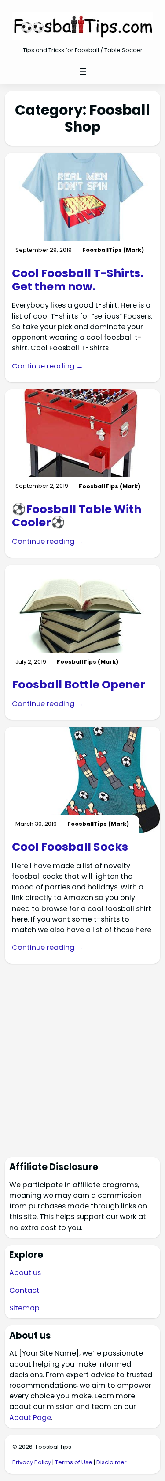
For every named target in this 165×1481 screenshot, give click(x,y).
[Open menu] (82, 71)
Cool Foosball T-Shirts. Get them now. (77, 279)
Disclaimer (111, 1462)
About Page (30, 1418)
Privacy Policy (31, 1462)
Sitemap (24, 1308)
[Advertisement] (82, 1053)
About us (25, 1273)
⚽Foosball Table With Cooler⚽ (76, 515)
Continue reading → (47, 366)
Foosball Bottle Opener (78, 684)
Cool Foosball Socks (70, 846)
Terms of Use (73, 1462)
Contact (24, 1290)
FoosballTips (53, 1447)
